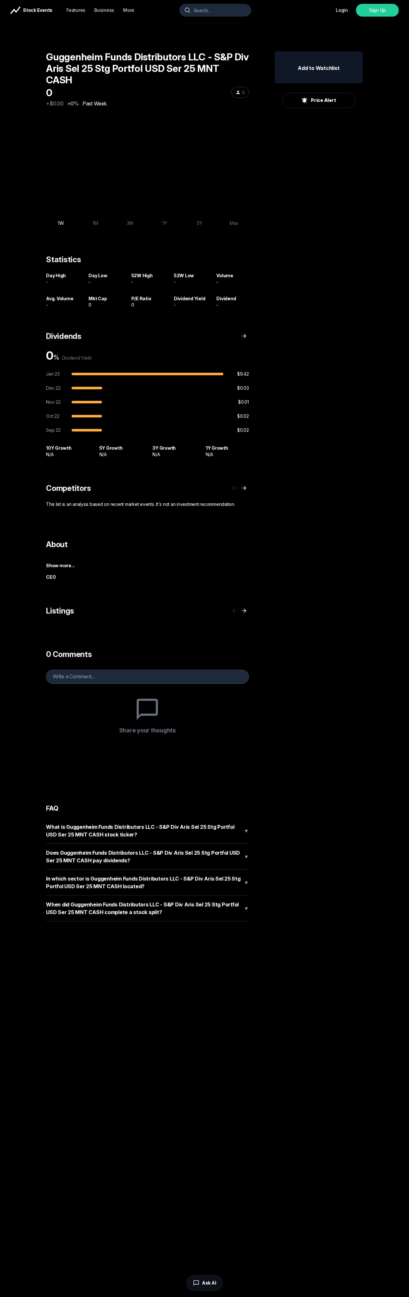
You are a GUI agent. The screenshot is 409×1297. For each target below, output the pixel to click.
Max (234, 223)
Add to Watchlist (318, 68)
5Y (199, 223)
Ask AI (209, 1283)
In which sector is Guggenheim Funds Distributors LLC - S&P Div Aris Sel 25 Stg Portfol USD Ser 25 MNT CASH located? (147, 882)
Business (104, 10)
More (128, 10)
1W (61, 223)
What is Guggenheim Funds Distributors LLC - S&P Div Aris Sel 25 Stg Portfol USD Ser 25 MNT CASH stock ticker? (147, 831)
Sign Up (377, 10)
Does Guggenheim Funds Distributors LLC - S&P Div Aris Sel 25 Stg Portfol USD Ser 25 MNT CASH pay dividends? (147, 857)
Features (75, 10)
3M (130, 223)
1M (95, 223)
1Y (165, 223)
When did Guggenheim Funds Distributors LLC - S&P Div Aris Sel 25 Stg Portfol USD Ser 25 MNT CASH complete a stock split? (147, 908)
